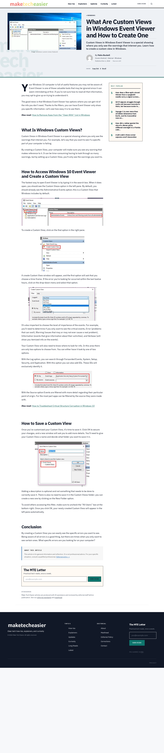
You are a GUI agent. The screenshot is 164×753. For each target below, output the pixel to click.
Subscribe (141, 4)
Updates (93, 4)
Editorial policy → (63, 557)
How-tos (71, 4)
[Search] (151, 4)
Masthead (105, 632)
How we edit (117, 61)
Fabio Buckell (104, 55)
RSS (142, 652)
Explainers (82, 4)
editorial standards (44, 597)
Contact (104, 646)
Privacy (152, 663)
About (103, 628)
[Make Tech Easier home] (29, 3)
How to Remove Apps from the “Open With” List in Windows (61, 115)
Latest (114, 4)
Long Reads (73, 646)
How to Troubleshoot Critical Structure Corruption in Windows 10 (63, 405)
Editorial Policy (107, 637)
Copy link (95, 68)
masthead (58, 597)
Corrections (105, 641)
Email (104, 68)
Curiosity (104, 4)
